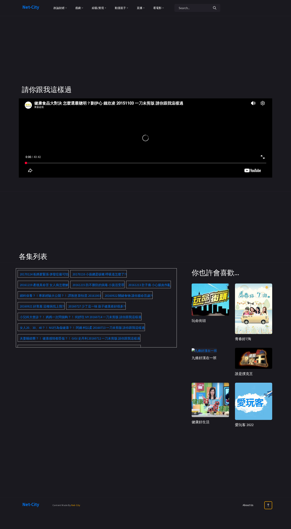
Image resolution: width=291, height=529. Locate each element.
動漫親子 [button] (120, 8)
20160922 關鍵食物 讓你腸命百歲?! (128, 296)
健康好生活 (200, 422)
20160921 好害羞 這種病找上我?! (42, 306)
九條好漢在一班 (204, 358)
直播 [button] (139, 8)
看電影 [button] (157, 8)
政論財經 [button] (59, 8)
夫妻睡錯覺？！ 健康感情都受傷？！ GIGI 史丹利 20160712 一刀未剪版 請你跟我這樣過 (80, 338)
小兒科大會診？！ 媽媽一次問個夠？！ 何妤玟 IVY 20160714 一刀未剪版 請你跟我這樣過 (80, 317)
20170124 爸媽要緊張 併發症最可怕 (44, 274)
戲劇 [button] (78, 8)
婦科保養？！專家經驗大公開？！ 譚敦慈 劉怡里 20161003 (60, 296)
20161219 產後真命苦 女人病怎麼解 (44, 285)
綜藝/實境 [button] (98, 8)
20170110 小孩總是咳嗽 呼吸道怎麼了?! (99, 274)
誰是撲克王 (244, 373)
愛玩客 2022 (244, 424)
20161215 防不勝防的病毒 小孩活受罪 (98, 285)
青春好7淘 (243, 339)
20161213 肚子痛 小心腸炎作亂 (149, 285)
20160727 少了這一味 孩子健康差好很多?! (97, 306)
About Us (248, 505)
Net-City (75, 505)
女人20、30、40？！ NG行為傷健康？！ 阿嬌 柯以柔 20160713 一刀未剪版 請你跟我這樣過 (82, 328)
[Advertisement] (145, 57)
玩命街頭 (199, 320)
